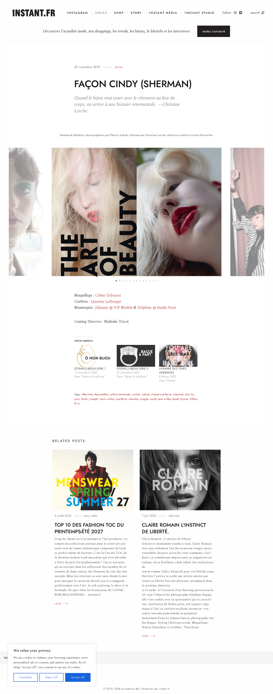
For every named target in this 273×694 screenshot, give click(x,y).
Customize (25, 677)
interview (174, 516)
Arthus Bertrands (120, 394)
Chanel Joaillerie (161, 394)
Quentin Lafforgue (106, 302)
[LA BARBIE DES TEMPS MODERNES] (178, 356)
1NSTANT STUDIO (199, 13)
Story (136, 13)
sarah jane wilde (160, 399)
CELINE (145, 394)
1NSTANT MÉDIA (163, 13)
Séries (101, 13)
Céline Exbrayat (108, 295)
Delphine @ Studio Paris (156, 308)
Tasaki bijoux (180, 399)
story (87, 516)
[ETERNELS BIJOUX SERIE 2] (136, 356)
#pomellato (101, 394)
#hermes (87, 394)
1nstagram (77, 13)
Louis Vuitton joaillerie (113, 399)
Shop (119, 13)
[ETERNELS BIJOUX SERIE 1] (93, 356)
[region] (52, 665)
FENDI (84, 399)
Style (94, 516)
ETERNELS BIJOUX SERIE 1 (90, 368)
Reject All (51, 677)
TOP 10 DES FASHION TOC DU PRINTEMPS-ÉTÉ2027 (89, 528)
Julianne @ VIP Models (114, 308)
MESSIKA (133, 399)
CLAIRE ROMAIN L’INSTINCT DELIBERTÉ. (174, 528)
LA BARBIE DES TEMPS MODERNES (172, 370)
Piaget (144, 399)
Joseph (94, 399)
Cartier (136, 394)
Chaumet (178, 394)
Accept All (78, 677)
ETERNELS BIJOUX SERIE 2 (132, 368)
